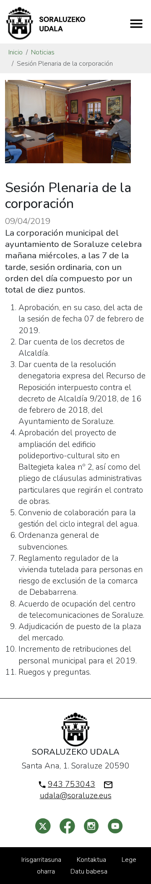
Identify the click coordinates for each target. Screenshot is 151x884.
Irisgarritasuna (41, 859)
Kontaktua (91, 859)
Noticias (43, 52)
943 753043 (71, 784)
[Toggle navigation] (136, 23)
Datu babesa (88, 871)
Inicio (15, 52)
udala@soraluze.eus (76, 795)
